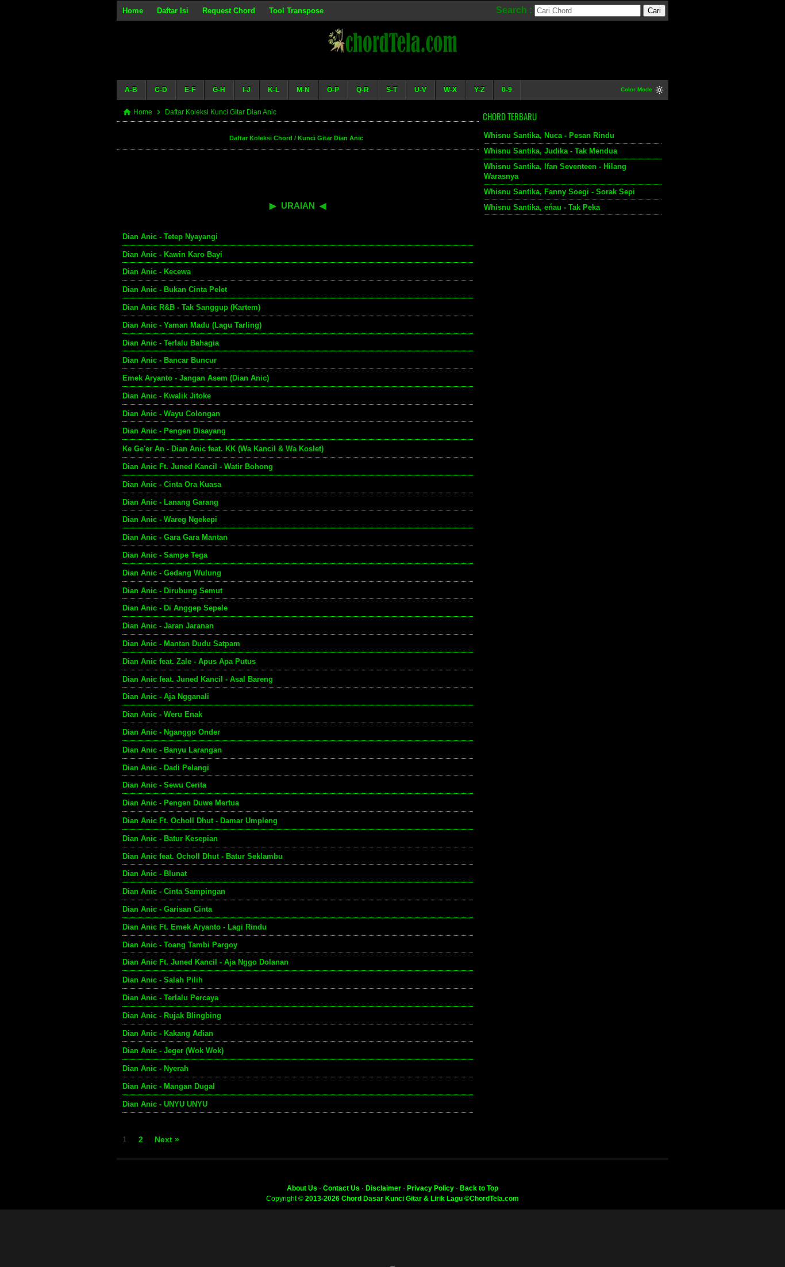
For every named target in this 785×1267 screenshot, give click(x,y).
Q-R (362, 90)
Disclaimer (383, 1188)
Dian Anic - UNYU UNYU (164, 1104)
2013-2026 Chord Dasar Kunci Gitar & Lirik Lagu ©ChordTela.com (412, 1199)
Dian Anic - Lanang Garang (170, 502)
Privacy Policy (430, 1188)
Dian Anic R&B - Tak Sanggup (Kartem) (191, 307)
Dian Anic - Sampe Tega (164, 555)
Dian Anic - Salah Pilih (162, 980)
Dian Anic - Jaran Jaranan (168, 625)
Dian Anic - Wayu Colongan (171, 413)
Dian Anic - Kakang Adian (167, 1033)
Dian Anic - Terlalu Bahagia (170, 343)
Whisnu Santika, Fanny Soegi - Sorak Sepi (559, 191)
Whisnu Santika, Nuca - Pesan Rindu (549, 135)
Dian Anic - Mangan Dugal (168, 1086)
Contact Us (341, 1188)
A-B (131, 90)
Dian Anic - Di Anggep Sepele (175, 608)
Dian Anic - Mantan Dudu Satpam (181, 643)
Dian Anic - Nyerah (155, 1068)
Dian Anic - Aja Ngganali (165, 696)
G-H (219, 90)
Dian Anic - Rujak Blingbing (171, 1015)
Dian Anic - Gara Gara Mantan (175, 537)
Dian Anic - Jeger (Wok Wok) (173, 1050)
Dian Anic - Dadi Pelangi (165, 767)
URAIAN (298, 205)
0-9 (507, 90)
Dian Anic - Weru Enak (162, 714)
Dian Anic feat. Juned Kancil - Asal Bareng (197, 679)
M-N (303, 90)
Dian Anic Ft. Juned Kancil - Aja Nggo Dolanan (205, 962)
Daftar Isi (172, 10)
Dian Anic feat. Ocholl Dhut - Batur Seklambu (202, 856)
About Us (302, 1188)
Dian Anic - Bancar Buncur (169, 360)
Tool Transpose (296, 10)
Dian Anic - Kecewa (156, 271)
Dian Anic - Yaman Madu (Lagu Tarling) (191, 325)
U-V (420, 90)
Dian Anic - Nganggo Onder (171, 732)
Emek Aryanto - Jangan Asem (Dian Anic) (195, 378)
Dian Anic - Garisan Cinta (167, 909)
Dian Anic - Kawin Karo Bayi (172, 254)
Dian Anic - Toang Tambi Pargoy (179, 944)
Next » (167, 1139)
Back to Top (479, 1188)
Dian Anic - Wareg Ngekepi (169, 519)
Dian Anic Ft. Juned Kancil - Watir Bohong (197, 466)
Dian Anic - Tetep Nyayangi (170, 236)
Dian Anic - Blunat (154, 873)
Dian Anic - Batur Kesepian (170, 838)
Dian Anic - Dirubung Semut (172, 590)
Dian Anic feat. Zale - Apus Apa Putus (189, 661)
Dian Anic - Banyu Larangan (172, 750)
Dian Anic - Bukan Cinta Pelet (174, 289)
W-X (450, 90)
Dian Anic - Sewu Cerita (164, 785)
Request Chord (228, 10)
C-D (161, 90)
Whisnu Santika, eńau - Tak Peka (542, 207)
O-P (333, 90)
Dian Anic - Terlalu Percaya (170, 997)
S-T (391, 90)
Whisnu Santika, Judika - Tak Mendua (550, 151)
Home (132, 10)
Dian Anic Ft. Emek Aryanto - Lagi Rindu (194, 927)
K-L (273, 90)
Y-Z (479, 90)
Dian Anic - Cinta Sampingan (173, 891)
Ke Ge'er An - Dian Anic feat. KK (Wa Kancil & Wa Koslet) (223, 448)
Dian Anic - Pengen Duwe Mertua (180, 802)
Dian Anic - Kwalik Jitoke (166, 395)
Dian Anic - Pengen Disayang (174, 431)
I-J (247, 90)
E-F (189, 90)
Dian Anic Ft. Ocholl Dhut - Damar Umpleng (200, 820)
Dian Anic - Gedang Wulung (171, 573)
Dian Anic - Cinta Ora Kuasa (171, 484)
